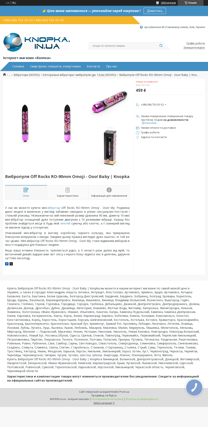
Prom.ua (124, 392)
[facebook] (7, 264)
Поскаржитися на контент (107, 399)
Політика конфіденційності (142, 399)
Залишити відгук (194, 47)
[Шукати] (161, 46)
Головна (18, 66)
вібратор (54, 208)
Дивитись (155, 11)
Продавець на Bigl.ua (104, 395)
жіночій (65, 223)
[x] (11, 264)
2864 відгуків (168, 2)
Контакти (93, 66)
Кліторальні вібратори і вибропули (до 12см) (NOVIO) (79, 75)
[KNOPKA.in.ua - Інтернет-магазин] (37, 42)
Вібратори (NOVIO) (27, 75)
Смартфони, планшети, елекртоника (55, 66)
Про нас (111, 66)
